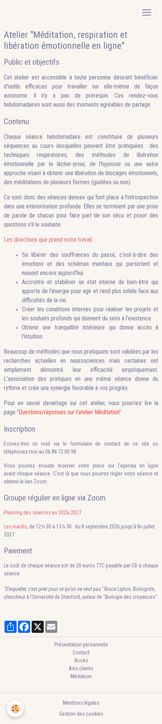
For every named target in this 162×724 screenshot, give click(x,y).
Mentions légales (81, 703)
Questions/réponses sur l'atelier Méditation (69, 412)
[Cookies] (15, 708)
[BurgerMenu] (146, 12)
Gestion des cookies (81, 714)
